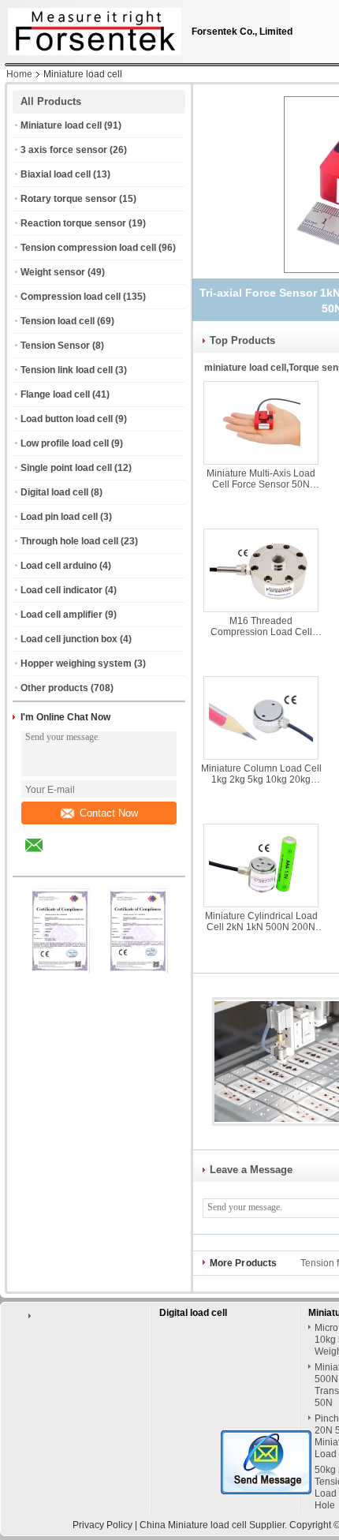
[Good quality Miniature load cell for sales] (59, 970)
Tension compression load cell (88, 247)
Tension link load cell (66, 370)
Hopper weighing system (76, 663)
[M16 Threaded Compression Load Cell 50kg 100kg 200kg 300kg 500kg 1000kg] (261, 570)
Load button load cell (66, 418)
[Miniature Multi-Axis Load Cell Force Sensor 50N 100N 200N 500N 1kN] (261, 422)
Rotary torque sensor (68, 198)
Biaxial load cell (55, 174)
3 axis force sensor (63, 149)
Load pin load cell (59, 516)
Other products (54, 687)
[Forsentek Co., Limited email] (44, 856)
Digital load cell (54, 492)
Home (19, 74)
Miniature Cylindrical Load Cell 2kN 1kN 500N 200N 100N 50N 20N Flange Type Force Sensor (261, 921)
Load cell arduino (58, 565)
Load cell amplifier (61, 614)
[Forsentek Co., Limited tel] (76, 862)
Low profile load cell (64, 443)
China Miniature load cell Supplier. (214, 1525)
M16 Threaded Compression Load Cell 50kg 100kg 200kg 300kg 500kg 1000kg (261, 626)
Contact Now (109, 813)
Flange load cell (55, 394)
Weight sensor (52, 272)
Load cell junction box (68, 639)
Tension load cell (57, 321)
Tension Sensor (55, 345)
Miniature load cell (61, 125)
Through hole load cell (69, 541)
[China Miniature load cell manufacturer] (90, 27)
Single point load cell (66, 467)
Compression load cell (70, 296)
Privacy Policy (102, 1525)
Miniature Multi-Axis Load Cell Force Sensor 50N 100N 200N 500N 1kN (261, 479)
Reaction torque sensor (73, 223)
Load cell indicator (61, 590)
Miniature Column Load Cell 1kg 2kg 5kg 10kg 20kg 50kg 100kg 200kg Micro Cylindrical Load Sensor (261, 774)
